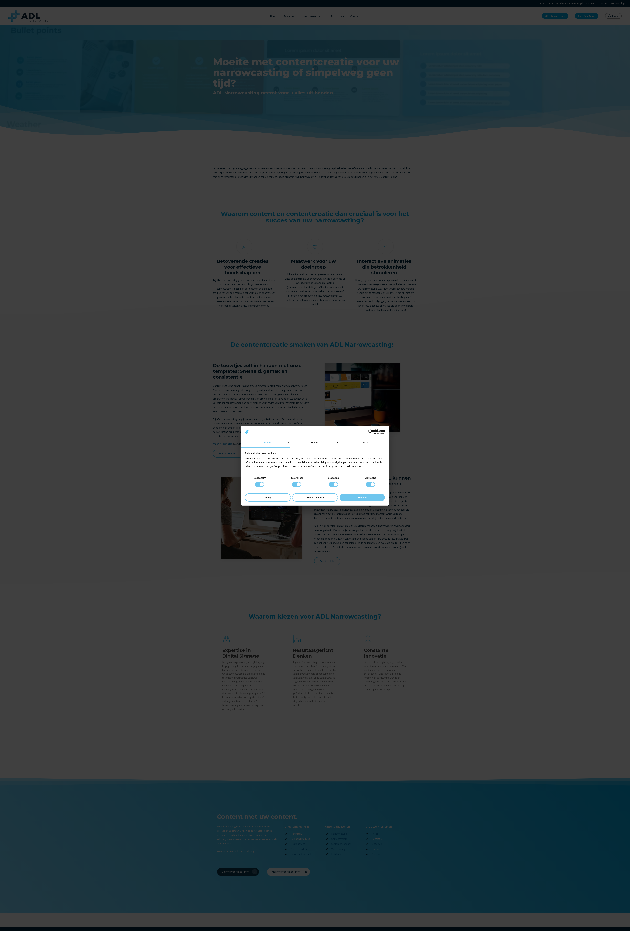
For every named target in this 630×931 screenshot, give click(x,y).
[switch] (296, 484)
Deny (268, 497)
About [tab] (364, 442)
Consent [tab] (266, 442)
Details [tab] (315, 442)
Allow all (362, 497)
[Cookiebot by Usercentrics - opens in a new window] (371, 431)
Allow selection (315, 497)
